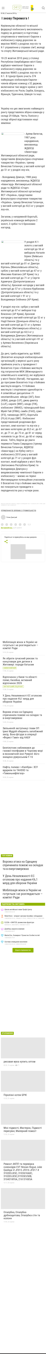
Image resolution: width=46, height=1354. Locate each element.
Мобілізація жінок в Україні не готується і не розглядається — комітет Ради (20, 645)
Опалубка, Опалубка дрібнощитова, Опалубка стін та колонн (22, 1215)
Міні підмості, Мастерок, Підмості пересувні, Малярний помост (23, 1129)
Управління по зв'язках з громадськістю (18, 511)
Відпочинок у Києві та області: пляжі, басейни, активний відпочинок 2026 (20, 680)
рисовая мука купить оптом (19, 1061)
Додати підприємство (23, 950)
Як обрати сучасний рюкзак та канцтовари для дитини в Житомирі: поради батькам (20, 661)
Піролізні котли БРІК (15, 1095)
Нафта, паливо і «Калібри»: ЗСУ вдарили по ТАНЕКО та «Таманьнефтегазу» (20, 770)
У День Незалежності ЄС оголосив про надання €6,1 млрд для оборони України (22, 698)
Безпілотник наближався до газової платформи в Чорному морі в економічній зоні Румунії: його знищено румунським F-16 (23, 752)
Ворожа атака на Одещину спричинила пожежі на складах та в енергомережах (22, 715)
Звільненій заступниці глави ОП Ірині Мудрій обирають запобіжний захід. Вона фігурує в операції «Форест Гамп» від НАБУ (23, 733)
